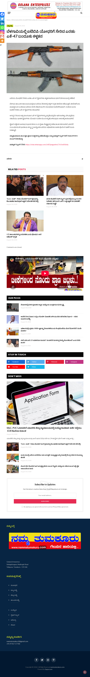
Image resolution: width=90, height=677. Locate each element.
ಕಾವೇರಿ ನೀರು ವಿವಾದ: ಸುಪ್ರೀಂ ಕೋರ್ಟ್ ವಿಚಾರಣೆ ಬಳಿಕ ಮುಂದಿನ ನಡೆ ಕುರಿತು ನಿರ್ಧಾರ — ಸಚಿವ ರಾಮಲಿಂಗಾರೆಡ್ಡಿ (49, 317)
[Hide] (1, 45)
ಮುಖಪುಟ (14, 585)
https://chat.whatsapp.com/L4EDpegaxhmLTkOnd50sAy (47, 144)
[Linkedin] (2, 23)
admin (9, 159)
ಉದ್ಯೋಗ (10, 423)
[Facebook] (2, 14)
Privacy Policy (57, 507)
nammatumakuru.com (57, 667)
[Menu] (9, 12)
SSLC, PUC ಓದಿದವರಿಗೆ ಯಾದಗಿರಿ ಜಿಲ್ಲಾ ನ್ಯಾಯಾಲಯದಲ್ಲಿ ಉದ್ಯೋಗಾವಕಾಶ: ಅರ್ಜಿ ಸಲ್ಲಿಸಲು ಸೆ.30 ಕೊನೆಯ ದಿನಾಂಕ (44, 429)
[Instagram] (2, 32)
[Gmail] (2, 36)
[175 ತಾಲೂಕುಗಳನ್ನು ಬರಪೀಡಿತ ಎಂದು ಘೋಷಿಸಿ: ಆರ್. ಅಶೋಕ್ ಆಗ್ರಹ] (25, 221)
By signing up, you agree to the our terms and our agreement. (46, 507)
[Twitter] (2, 19)
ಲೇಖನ (13, 625)
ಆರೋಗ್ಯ (13, 620)
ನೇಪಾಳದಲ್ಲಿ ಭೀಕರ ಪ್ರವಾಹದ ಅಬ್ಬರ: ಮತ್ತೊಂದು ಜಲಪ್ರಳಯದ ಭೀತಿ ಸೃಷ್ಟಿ (42, 305)
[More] (2, 41)
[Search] (81, 12)
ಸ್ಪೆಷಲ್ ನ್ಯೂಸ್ (15, 615)
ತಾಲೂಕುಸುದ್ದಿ (15, 600)
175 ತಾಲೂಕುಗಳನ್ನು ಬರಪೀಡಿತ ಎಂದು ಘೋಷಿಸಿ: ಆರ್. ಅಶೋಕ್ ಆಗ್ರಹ (24, 235)
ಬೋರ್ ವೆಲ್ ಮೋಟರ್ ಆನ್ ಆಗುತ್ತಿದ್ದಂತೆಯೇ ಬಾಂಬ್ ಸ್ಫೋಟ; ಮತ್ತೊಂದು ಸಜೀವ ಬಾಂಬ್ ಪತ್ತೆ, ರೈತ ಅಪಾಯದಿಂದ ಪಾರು (50, 467)
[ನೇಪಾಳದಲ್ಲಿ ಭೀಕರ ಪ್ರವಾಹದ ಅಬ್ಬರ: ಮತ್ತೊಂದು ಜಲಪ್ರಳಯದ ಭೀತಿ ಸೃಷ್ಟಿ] (13, 307)
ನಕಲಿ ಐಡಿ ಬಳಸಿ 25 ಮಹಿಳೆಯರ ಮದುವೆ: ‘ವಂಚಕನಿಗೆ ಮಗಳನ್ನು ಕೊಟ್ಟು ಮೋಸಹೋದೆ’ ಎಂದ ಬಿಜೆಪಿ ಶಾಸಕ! (50, 341)
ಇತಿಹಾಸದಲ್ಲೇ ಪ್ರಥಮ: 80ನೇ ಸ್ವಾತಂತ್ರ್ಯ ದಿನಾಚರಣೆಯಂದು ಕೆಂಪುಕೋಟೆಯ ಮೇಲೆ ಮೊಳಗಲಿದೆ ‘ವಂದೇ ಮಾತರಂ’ (51, 329)
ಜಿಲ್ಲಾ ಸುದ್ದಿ (14, 595)
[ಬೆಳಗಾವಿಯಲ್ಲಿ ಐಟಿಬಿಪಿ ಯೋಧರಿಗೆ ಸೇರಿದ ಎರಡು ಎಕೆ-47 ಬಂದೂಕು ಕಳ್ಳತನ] (45, 68)
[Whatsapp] (2, 27)
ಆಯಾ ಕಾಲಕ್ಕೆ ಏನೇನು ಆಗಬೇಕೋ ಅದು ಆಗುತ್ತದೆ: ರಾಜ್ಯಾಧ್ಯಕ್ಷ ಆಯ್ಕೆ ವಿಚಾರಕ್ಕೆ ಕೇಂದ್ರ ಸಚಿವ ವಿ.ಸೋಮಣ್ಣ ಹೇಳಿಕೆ (51, 456)
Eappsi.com (48, 669)
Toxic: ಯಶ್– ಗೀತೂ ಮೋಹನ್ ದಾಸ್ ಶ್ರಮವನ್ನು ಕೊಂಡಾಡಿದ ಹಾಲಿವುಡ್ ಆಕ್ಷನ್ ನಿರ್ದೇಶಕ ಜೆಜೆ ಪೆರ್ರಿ (22, 200)
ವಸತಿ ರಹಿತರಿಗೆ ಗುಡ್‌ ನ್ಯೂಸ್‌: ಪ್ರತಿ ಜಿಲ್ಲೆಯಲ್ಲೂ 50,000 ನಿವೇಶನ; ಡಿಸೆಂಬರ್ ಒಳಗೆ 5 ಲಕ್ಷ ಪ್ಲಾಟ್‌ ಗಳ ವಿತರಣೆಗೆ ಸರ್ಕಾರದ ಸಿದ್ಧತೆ (63, 201)
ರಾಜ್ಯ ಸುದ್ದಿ (9, 26)
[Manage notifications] (85, 672)
